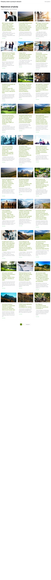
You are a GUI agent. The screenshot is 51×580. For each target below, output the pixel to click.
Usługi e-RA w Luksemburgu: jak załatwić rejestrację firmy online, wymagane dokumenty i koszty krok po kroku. (25, 55)
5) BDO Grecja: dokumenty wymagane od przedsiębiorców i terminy (25, 306)
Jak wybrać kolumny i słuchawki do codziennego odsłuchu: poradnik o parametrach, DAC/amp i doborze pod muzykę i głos (8, 307)
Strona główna (47, 1)
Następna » (28, 324)
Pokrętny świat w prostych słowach (11, 1)
